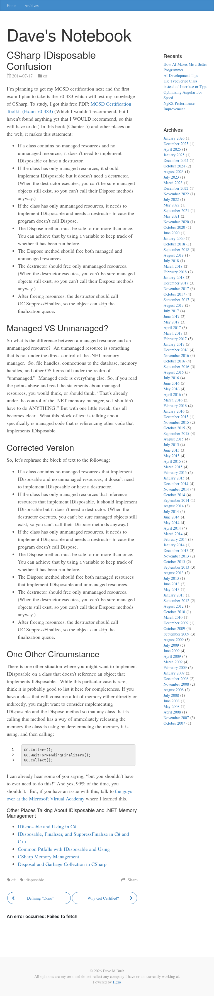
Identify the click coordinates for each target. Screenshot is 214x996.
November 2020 (176, 221)
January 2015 (174, 478)
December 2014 (176, 483)
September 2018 (176, 249)
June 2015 (171, 450)
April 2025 (172, 149)
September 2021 (176, 210)
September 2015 (176, 433)
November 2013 (176, 556)
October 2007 (174, 723)
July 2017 (171, 310)
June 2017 (171, 316)
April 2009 (172, 656)
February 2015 (175, 472)
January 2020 (174, 238)
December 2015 (176, 416)
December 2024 (176, 160)
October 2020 (174, 227)
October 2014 (174, 494)
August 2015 (174, 439)
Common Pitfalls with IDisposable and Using (64, 849)
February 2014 (175, 539)
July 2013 (171, 578)
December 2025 (176, 143)
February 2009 (175, 667)
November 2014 (176, 489)
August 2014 (174, 505)
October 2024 (174, 166)
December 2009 (176, 622)
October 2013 (174, 561)
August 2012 (174, 606)
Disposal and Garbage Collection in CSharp (62, 864)
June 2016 (171, 383)
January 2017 (174, 344)
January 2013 (174, 595)
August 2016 (174, 372)
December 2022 (176, 188)
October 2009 (174, 628)
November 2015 (176, 422)
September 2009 (176, 634)
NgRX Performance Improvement (179, 106)
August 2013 (174, 572)
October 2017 (174, 294)
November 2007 (176, 717)
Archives (31, 5)
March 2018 (173, 266)
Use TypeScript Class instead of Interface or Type (185, 83)
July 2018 (171, 260)
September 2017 (176, 299)
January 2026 (174, 138)
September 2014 (176, 500)
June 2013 (171, 583)
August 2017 (174, 305)
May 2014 (171, 522)
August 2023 (174, 171)
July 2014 (171, 511)
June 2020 (171, 232)
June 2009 (171, 650)
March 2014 (173, 533)
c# (45, 76)
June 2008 (171, 700)
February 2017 (175, 338)
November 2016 (176, 355)
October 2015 (174, 427)
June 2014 (171, 517)
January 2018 (174, 277)
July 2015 (171, 444)
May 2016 (171, 388)
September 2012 (176, 600)
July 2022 (171, 199)
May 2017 (171, 322)
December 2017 (176, 283)
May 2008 (171, 706)
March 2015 (173, 466)
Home (11, 5)
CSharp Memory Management (48, 856)
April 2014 (172, 528)
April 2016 (172, 394)
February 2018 (175, 271)
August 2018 (174, 255)
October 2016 (174, 361)
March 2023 (173, 182)
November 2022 (176, 193)
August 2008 (174, 689)
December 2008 (176, 678)
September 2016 (176, 366)
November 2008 (176, 684)
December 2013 (176, 550)
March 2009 (173, 661)
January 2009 (174, 673)
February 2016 (175, 405)
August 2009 (174, 639)
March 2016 (173, 400)
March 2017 (173, 333)
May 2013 (171, 589)
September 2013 (176, 567)
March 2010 (173, 617)
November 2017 (176, 288)
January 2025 (174, 154)
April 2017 (172, 327)
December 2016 (176, 349)
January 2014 (174, 544)
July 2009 (171, 645)
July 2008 (171, 695)
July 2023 (171, 177)
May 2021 (171, 216)
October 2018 (174, 244)
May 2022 (171, 205)
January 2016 (174, 411)
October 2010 (174, 611)
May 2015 (171, 455)
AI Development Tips (181, 75)
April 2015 (172, 461)
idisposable (34, 879)
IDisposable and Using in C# (47, 826)
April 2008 (172, 712)
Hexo (117, 982)
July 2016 (171, 377)
